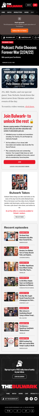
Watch (9, 12)
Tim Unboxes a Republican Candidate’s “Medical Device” (26, 328)
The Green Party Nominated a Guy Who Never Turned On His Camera (26, 237)
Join (19, 162)
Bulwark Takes (7, 42)
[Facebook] (31, 398)
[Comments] (17, 410)
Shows (26, 12)
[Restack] (26, 410)
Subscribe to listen (19, 31)
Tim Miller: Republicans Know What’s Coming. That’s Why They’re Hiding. (26, 267)
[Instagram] (26, 398)
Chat (32, 12)
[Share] (32, 410)
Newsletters (18, 12)
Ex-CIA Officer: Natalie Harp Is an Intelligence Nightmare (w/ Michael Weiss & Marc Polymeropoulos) (26, 283)
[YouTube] (35, 398)
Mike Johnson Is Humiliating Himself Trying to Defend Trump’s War (26, 313)
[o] (11, 236)
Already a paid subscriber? (19, 166)
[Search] (3, 393)
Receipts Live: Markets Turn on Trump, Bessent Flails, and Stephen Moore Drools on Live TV (26, 252)
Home (3, 12)
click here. (30, 106)
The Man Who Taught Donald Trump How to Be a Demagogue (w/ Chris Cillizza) (26, 298)
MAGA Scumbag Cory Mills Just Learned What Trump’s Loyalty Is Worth (26, 343)
